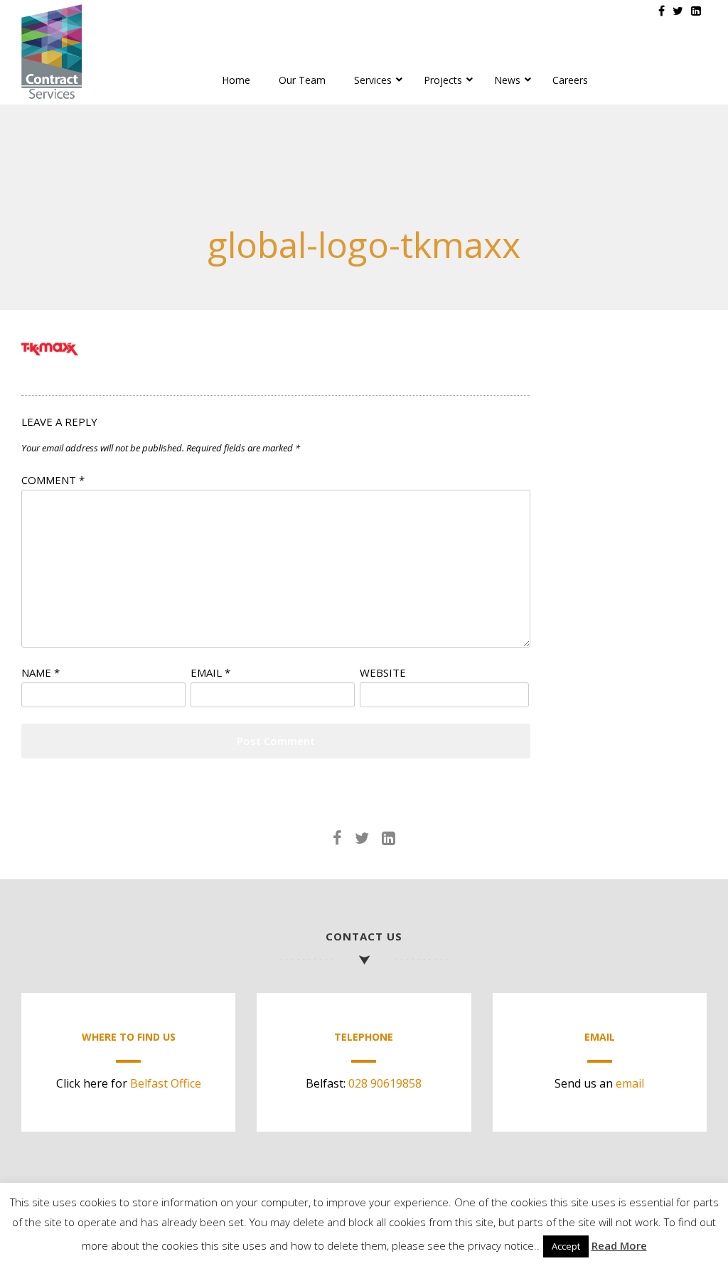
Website (383, 672)
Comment (53, 480)
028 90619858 (385, 1083)
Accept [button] (566, 1246)
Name (40, 672)
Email (210, 672)
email (630, 1083)
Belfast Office (165, 1083)
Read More (619, 1245)
